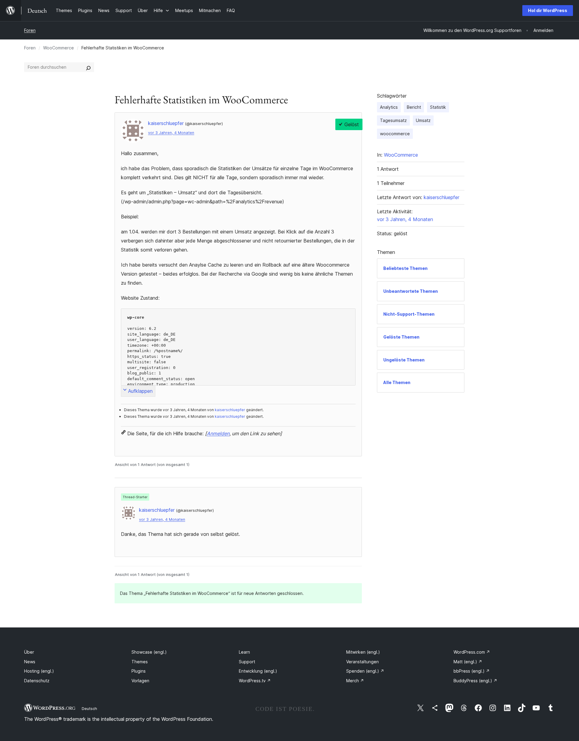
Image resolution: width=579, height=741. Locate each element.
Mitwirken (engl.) (363, 652)
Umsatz (423, 120)
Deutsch (89, 708)
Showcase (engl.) (149, 652)
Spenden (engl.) (365, 671)
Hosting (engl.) (39, 671)
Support (247, 661)
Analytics (389, 107)
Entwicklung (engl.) (258, 671)
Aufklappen (140, 391)
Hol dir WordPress (547, 10)
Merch (355, 680)
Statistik (438, 107)
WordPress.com (472, 652)
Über (29, 652)
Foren (30, 30)
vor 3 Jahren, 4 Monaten (171, 132)
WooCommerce (58, 47)
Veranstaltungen (362, 661)
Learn (244, 652)
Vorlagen (140, 680)
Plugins (138, 671)
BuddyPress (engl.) (475, 680)
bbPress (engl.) (472, 671)
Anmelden (218, 433)
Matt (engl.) (468, 661)
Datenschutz (36, 680)
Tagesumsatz (393, 120)
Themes (139, 661)
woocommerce (395, 133)
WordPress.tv (255, 680)
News (29, 661)
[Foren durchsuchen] (88, 67)
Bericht (414, 107)
